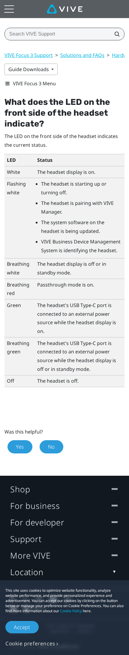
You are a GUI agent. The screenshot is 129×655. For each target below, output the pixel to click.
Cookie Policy (71, 610)
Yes (20, 446)
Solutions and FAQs (82, 55)
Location (27, 572)
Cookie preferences (30, 643)
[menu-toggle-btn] (9, 9)
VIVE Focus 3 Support (28, 55)
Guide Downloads (29, 69)
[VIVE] (64, 9)
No (51, 446)
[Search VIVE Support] (115, 34)
